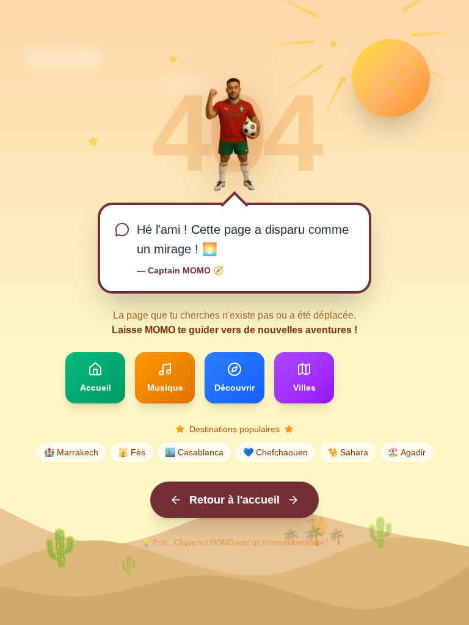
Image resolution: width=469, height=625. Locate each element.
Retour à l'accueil (234, 500)
